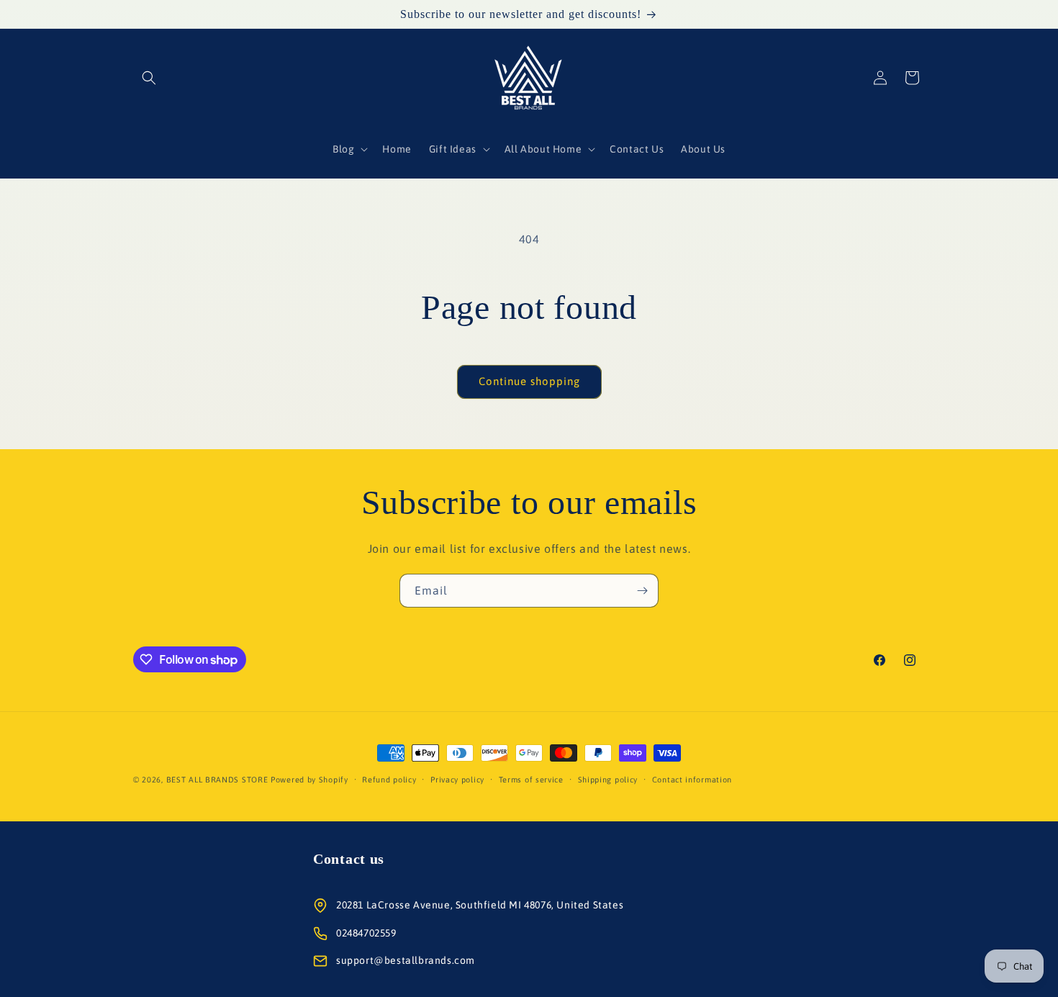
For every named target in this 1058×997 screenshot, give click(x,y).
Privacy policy (457, 779)
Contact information (692, 779)
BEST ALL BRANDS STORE (217, 779)
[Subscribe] (642, 591)
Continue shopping (529, 381)
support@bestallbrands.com (405, 960)
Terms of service (531, 779)
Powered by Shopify (309, 779)
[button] (149, 78)
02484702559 (366, 933)
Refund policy (389, 779)
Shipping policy (608, 779)
